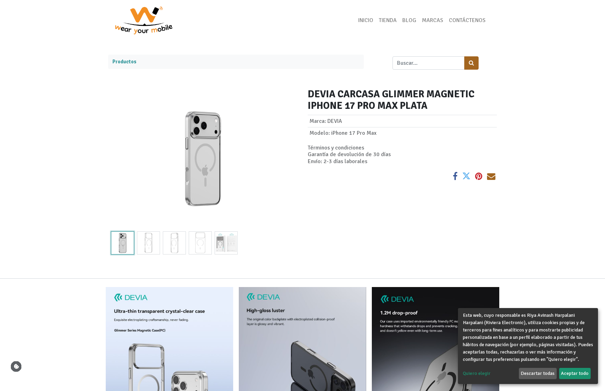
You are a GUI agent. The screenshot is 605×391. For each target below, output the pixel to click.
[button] (122, 159)
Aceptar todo (575, 373)
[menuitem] (365, 20)
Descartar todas (538, 373)
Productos (124, 61)
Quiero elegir (477, 373)
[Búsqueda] (471, 63)
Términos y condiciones (336, 147)
